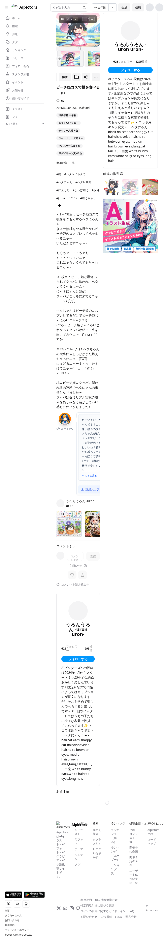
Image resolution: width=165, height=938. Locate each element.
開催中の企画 (133, 849)
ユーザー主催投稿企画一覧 (133, 877)
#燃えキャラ (88, 198)
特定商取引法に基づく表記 (97, 905)
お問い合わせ (12, 920)
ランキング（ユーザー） (115, 853)
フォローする (78, 659)
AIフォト (79, 841)
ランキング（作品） (115, 836)
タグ (77, 864)
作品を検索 (97, 832)
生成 (124, 7)
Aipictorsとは (152, 832)
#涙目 (95, 190)
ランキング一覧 (115, 869)
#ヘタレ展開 (83, 182)
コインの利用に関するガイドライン (103, 911)
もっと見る (91, 475)
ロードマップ (151, 841)
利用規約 (9, 925)
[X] (58, 908)
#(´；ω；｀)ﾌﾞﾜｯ (66, 198)
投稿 (138, 7)
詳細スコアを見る (97, 489)
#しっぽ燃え (81, 190)
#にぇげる (62, 190)
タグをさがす (97, 841)
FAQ (131, 911)
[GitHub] (78, 908)
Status (118, 916)
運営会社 (131, 917)
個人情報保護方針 (106, 900)
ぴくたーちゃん (13, 915)
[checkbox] (69, 565)
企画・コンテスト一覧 (133, 836)
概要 (7, 910)
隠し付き (77, 565)
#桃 (58, 174)
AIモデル (79, 857)
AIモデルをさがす (97, 853)
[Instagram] (71, 908)
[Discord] (65, 908)
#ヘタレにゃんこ (75, 174)
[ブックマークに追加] (76, 77)
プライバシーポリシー (17, 930)
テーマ (79, 849)
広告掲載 (106, 917)
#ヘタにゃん (64, 182)
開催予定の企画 (133, 861)
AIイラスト (79, 832)
